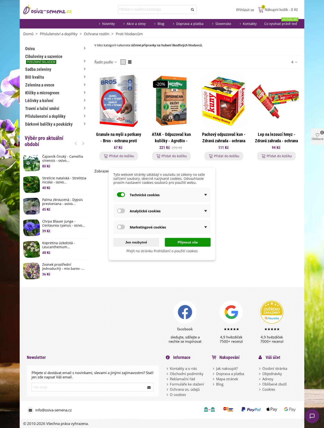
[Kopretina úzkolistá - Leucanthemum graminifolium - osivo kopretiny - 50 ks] (31, 249)
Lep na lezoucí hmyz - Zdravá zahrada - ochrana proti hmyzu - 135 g (276, 141)
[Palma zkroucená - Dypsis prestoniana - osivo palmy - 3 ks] (31, 206)
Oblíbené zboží (274, 384)
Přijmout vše (188, 242)
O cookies (178, 394)
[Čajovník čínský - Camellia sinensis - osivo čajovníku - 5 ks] (31, 163)
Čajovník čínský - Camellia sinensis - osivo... (62, 159)
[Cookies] (260, 389)
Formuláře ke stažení (187, 384)
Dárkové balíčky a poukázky (49, 124)
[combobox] (153, 9)
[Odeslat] (193, 9)
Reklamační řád (182, 378)
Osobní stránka (274, 368)
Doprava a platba (190, 23)
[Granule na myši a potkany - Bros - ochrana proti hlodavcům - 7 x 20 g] (118, 101)
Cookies (268, 389)
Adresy (267, 378)
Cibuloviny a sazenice (43, 59)
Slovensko (223, 23)
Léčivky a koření (39, 100)
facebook (185, 329)
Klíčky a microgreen (42, 92)
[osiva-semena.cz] (51, 9)
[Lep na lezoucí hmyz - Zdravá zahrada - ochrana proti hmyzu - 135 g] (276, 101)
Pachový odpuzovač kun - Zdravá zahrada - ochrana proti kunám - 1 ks (223, 141)
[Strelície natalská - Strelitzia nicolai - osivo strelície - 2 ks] (31, 184)
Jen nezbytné (136, 242)
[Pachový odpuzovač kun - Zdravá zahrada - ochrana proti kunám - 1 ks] (224, 101)
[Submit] (149, 387)
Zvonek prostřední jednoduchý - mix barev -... (63, 267)
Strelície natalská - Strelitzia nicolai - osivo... (64, 180)
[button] (75, 143)
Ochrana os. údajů (185, 389)
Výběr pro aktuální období (44, 141)
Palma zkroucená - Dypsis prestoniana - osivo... (62, 202)
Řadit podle (104, 62)
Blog (160, 23)
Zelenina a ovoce (39, 84)
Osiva (30, 48)
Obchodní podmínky (187, 373)
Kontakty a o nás (183, 368)
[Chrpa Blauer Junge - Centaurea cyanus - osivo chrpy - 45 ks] (31, 227)
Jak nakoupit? (227, 368)
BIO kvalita (34, 77)
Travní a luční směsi (42, 108)
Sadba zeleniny (38, 69)
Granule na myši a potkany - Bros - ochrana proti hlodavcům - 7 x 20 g (118, 141)
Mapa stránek (227, 378)
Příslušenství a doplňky (45, 116)
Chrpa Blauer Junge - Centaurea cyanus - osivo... (63, 223)
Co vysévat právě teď (280, 22)
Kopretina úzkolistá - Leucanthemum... (58, 245)
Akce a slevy (136, 23)
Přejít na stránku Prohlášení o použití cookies (162, 251)
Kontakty (250, 23)
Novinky (108, 23)
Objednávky (272, 373)
